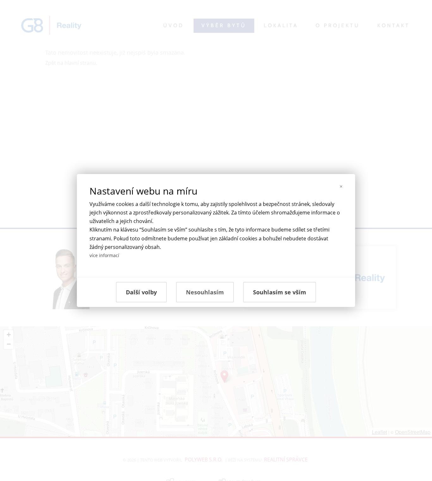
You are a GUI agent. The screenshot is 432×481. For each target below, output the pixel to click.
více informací (104, 255)
